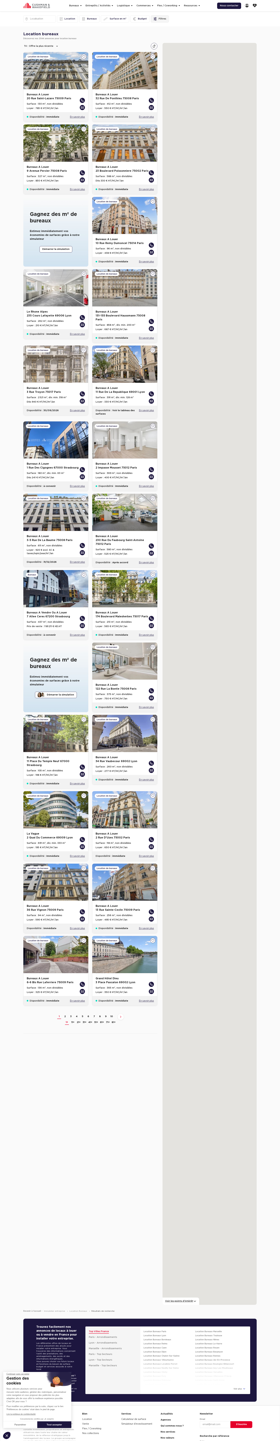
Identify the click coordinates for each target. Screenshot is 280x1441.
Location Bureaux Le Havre (208, 1334)
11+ (72, 1013)
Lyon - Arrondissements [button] (103, 1333)
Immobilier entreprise (55, 1302)
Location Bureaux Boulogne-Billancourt (214, 1355)
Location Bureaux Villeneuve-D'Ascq (213, 1367)
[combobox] (30, 19)
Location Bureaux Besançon (209, 1343)
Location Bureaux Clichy (155, 1363)
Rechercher (241, 1437)
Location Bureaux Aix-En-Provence (212, 1351)
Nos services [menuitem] (168, 1423)
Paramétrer (20, 1424)
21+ (79, 1013)
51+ (96, 1013)
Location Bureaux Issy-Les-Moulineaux (214, 1359)
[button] (7, 1435)
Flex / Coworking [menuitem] (91, 1419)
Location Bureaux (78, 1302)
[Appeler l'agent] (82, 91)
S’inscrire (241, 1415)
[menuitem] (247, 5)
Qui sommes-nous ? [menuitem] (172, 1416)
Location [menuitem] (87, 1410)
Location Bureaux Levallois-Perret (160, 1355)
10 (111, 1007)
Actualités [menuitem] (167, 1404)
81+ (114, 1013)
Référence (205, 1432)
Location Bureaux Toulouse (208, 1326)
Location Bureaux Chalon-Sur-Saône (162, 1347)
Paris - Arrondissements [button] (103, 1328)
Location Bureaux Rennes (207, 1347)
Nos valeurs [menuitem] (167, 1429)
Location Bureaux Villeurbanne (159, 1351)
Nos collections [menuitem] (90, 1424)
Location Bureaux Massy (155, 1375)
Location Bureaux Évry (155, 1367)
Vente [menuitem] (85, 1415)
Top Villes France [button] (99, 1322)
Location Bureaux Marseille (208, 1322)
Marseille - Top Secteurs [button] (103, 1356)
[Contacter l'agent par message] (82, 98)
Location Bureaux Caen (155, 1338)
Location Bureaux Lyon (155, 1326)
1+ (67, 1013)
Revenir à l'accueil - (33, 1302)
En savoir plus (77, 108)
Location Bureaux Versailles (208, 1363)
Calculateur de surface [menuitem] (133, 1410)
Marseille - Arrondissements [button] (105, 1339)
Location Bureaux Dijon (155, 1343)
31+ (84, 1013)
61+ (102, 1013)
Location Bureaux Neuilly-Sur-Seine (161, 1359)
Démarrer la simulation (56, 240)
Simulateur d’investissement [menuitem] (136, 1415)
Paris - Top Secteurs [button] (100, 1345)
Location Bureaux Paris (155, 1322)
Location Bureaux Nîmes (207, 1330)
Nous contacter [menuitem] (229, 6)
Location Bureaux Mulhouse (157, 1371)
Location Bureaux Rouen (207, 1338)
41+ (90, 1013)
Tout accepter (54, 1424)
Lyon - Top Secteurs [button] (100, 1351)
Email (202, 1410)
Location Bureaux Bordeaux (157, 1330)
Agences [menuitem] (166, 1410)
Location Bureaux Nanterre (208, 1375)
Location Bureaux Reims (155, 1334)
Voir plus (238, 1380)
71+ (108, 1013)
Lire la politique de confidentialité (21, 1414)
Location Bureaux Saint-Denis (210, 1371)
